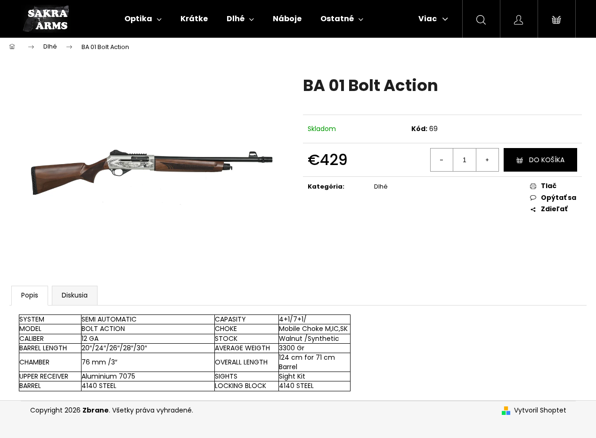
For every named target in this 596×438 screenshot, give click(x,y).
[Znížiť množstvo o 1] (442, 160)
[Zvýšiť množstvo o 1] (487, 160)
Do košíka (546, 160)
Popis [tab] (29, 295)
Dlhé (381, 186)
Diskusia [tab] (75, 295)
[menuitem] (143, 19)
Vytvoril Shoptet (540, 410)
